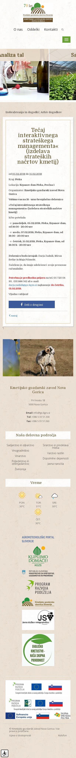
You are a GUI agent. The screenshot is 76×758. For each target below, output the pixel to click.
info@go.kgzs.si (38, 412)
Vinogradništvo (20, 450)
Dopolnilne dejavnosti (56, 458)
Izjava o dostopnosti (20, 735)
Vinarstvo (20, 456)
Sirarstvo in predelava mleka (55, 446)
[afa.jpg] (35, 357)
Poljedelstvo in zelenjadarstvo (20, 462)
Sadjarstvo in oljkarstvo (20, 445)
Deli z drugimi (33, 304)
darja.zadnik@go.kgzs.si (23, 285)
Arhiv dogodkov (51, 112)
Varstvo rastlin (55, 453)
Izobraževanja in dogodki (22, 112)
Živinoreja (20, 469)
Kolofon (62, 735)
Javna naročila (56, 463)
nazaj (14, 315)
